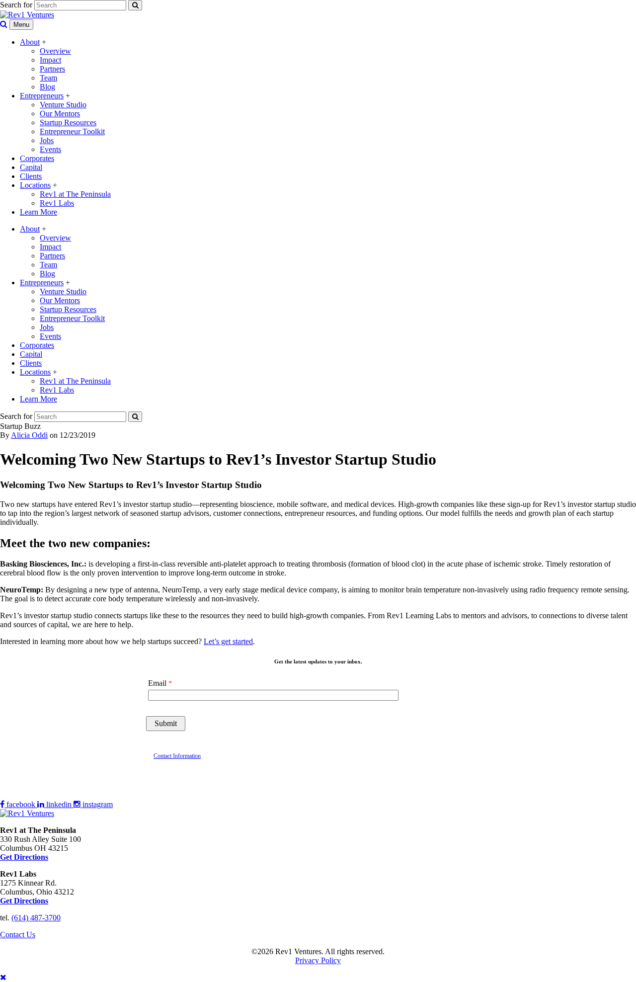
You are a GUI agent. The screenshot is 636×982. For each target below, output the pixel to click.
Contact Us (17, 934)
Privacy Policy (318, 960)
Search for (16, 4)
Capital (31, 167)
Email (157, 683)
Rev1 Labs (57, 203)
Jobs (47, 140)
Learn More (38, 212)
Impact (50, 60)
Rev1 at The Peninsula (75, 194)
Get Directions (24, 901)
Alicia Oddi (29, 435)
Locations (35, 185)
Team (48, 78)
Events (50, 149)
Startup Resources (68, 122)
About (30, 42)
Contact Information (177, 755)
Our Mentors (60, 113)
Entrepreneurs (42, 95)
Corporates (37, 158)
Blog (47, 86)
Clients (31, 176)
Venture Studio (63, 104)
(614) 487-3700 (36, 917)
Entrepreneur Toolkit (72, 131)
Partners (52, 69)
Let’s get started (228, 641)
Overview (55, 51)
